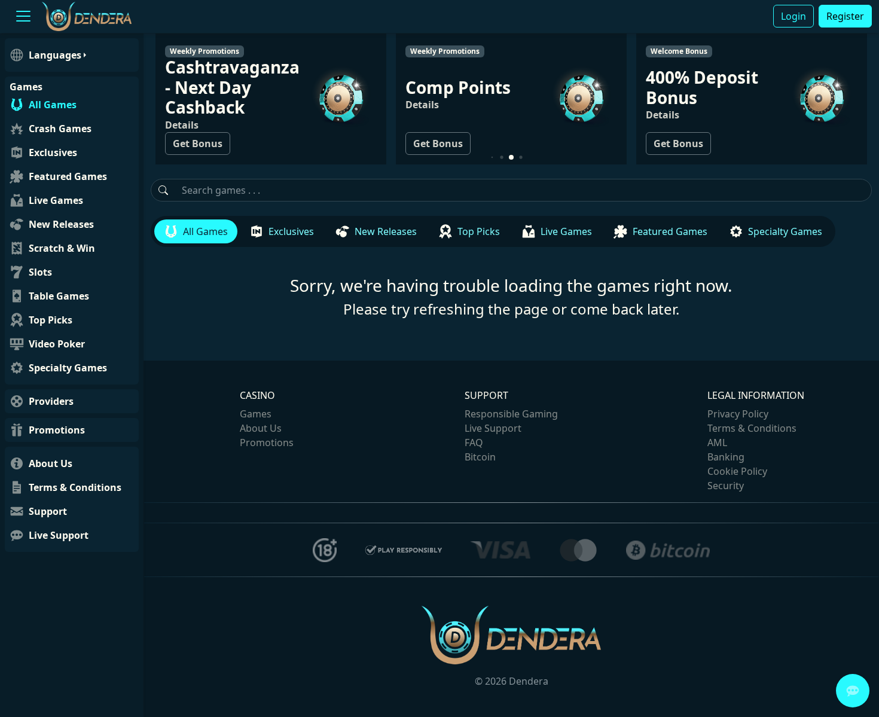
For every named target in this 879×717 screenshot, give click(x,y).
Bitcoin (480, 456)
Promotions (267, 442)
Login (793, 16)
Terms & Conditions (751, 428)
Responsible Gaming (511, 413)
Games (255, 413)
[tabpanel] (511, 282)
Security (725, 485)
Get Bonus (190, 143)
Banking (725, 456)
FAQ (474, 442)
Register (845, 16)
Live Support (493, 428)
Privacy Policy (737, 413)
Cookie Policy (737, 471)
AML (717, 442)
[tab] (195, 231)
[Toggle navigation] (23, 16)
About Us (261, 428)
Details (174, 125)
